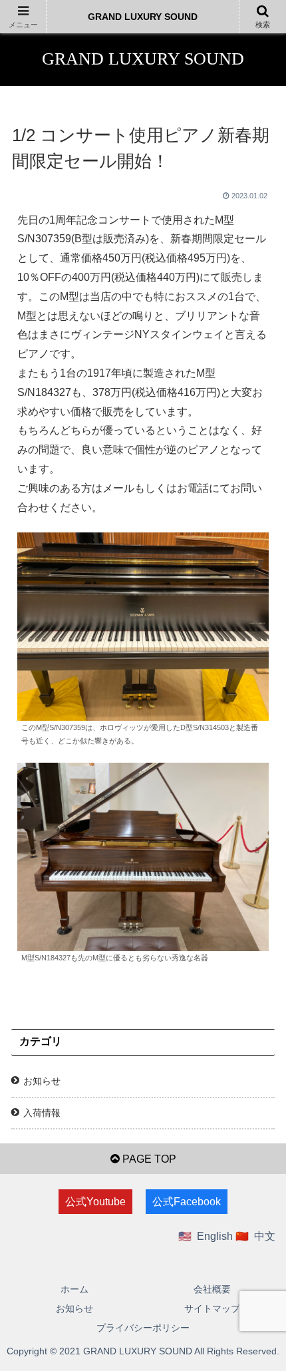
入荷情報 (42, 1112)
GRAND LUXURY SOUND (143, 16)
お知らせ (42, 1081)
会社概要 (212, 1289)
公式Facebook (186, 1201)
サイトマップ (212, 1308)
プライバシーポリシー (143, 1327)
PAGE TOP (148, 1159)
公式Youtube (95, 1201)
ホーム (74, 1289)
